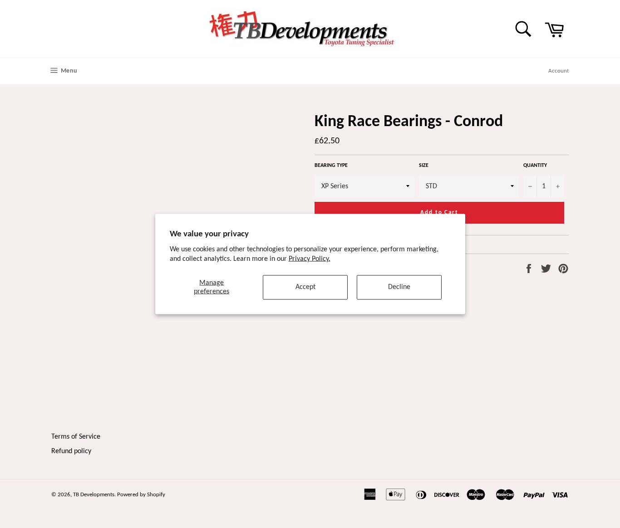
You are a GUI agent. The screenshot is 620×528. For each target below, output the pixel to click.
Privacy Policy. (309, 258)
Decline (399, 287)
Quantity (535, 165)
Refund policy (71, 451)
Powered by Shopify (141, 495)
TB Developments (93, 495)
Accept (305, 287)
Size (423, 165)
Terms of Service (75, 436)
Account (558, 71)
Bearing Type (331, 165)
